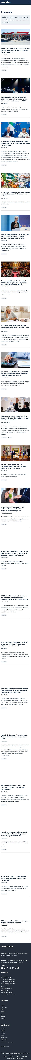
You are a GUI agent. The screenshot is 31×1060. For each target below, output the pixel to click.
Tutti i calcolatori (5, 986)
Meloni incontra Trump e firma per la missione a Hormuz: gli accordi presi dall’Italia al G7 (13, 787)
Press (2, 1035)
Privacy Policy (4, 1037)
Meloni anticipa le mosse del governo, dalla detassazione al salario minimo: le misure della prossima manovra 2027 (14, 99)
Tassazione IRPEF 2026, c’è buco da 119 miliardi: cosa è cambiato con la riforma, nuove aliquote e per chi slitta (14, 373)
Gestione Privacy (5, 1046)
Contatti (3, 1030)
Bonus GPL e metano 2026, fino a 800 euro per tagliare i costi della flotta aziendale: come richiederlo (15, 50)
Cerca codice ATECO (5, 985)
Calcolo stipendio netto (6, 976)
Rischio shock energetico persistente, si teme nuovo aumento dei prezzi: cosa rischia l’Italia (14, 878)
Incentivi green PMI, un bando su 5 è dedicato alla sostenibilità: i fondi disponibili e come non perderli (13, 509)
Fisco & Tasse (4, 1007)
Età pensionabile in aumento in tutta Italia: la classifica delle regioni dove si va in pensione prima (15, 327)
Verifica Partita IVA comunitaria (8, 983)
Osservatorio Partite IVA (6, 988)
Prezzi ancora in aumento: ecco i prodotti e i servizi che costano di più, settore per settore (15, 194)
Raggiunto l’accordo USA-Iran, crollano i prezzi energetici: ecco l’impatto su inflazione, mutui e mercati (14, 644)
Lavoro (9, 437)
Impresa (3, 1005)
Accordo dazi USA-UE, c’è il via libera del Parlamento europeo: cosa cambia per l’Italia (14, 737)
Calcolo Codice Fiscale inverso (8, 979)
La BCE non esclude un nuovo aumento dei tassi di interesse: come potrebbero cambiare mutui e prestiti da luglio (15, 236)
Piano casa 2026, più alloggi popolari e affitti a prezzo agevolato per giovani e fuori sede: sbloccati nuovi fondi (14, 282)
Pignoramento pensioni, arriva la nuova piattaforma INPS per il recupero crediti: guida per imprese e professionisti (14, 553)
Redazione (3, 1032)
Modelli (2, 1014)
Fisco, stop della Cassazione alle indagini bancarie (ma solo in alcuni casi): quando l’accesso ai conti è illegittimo (14, 690)
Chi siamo (3, 1028)
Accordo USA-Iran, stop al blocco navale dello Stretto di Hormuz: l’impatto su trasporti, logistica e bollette (14, 834)
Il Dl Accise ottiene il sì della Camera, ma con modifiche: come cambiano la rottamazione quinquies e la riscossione (14, 597)
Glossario (3, 1018)
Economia (4, 70)
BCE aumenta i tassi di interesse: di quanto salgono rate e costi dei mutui (15, 922)
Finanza (3, 1009)
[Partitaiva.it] (6, 2)
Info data (3, 1016)
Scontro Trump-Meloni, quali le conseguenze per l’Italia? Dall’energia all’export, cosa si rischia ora (13, 466)
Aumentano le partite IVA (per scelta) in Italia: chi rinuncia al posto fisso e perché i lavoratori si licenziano (15, 418)
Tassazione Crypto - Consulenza (8, 994)
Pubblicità (3, 1034)
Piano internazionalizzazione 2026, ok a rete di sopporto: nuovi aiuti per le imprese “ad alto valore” (15, 143)
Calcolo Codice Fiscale (6, 977)
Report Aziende (4, 990)
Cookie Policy (4, 1039)
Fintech (2, 1013)
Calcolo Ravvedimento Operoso (8, 981)
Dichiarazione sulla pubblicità (7, 1043)
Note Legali (3, 1041)
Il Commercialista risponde (7, 992)
